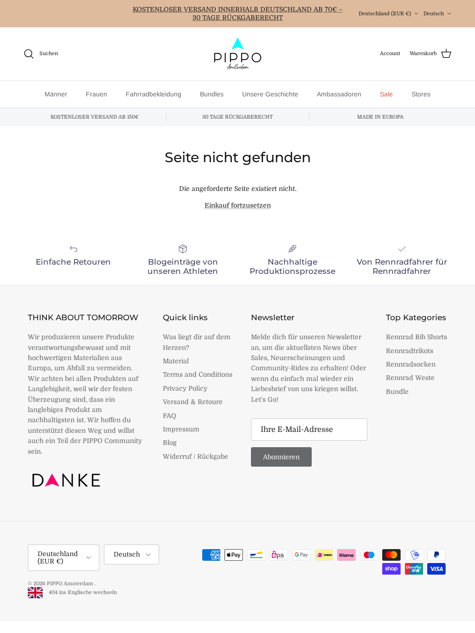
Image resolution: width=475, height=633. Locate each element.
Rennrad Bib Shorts (416, 337)
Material (176, 361)
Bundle (397, 391)
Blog (170, 442)
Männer (56, 94)
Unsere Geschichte (270, 94)
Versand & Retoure (193, 401)
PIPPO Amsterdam (71, 584)
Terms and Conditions (197, 374)
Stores (420, 94)
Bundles (212, 94)
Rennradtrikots (409, 350)
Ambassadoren (339, 94)
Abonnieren (281, 457)
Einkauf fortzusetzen (238, 205)
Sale (386, 94)
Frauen (96, 94)
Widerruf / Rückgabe (195, 456)
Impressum (181, 429)
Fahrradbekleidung (153, 94)
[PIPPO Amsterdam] (237, 54)
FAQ (169, 415)
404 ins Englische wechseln (81, 592)
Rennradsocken (411, 364)
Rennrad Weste (410, 377)
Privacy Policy (185, 388)
